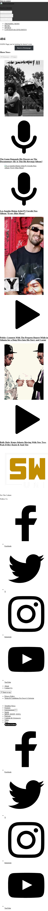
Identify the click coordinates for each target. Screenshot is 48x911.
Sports (7, 28)
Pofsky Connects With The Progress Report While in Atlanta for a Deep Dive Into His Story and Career (24, 338)
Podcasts (7, 716)
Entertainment (9, 710)
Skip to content (5, 1)
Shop (6, 722)
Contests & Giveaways (15, 30)
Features (7, 708)
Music (7, 26)
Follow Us (6, 12)
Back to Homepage (24, 48)
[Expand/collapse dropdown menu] (15, 710)
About (6, 686)
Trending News (11, 24)
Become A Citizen (10, 724)
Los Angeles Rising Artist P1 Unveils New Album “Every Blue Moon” (19, 212)
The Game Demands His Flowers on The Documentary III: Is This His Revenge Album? (21, 160)
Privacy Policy (9, 696)
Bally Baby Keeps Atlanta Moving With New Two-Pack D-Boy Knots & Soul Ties (23, 443)
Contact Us (8, 688)
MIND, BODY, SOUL (12, 714)
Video (6, 720)
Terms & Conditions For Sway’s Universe (19, 698)
